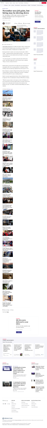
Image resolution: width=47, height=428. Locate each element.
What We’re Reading (15, 411)
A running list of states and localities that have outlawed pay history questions (19, 384)
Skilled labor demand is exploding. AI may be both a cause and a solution (40, 368)
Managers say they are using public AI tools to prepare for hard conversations (40, 381)
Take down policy (15, 424)
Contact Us (13, 405)
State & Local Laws (40, 5)
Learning (12, 5)
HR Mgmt (29, 5)
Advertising (23, 402)
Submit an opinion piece (25, 405)
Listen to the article (8, 44)
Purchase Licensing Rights (16, 408)
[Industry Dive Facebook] (5, 404)
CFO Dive (12, 0)
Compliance (6, 5)
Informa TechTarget (18, 420)
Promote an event (39, 71)
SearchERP (20, 0)
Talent (9, 5)
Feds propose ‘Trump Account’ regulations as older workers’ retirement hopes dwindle (40, 389)
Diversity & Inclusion (24, 5)
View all (35, 54)
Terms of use (9, 424)
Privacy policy (4, 424)
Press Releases (14, 410)
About (12, 402)
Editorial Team (14, 403)
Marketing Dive (16, 0)
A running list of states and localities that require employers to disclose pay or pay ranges (19, 370)
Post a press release (40, 54)
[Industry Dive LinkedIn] (3, 404)
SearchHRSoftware (25, 0)
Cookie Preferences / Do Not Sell (23, 424)
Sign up (44, 2)
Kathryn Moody (7, 22)
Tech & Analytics (33, 5)
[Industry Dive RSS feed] (9, 404)
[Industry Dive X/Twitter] (7, 404)
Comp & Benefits (17, 5)
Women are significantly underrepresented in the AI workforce (40, 375)
